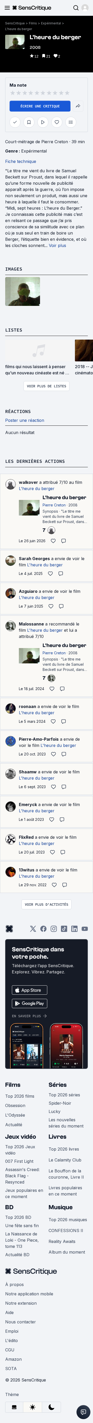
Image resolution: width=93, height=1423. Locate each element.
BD (9, 1207)
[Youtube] (85, 930)
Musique (61, 1207)
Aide (9, 1312)
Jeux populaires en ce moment (24, 1193)
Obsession (15, 1105)
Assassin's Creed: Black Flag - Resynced (22, 1176)
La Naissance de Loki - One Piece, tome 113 (22, 1240)
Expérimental (51, 23)
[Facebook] (43, 930)
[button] (85, 8)
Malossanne (31, 624)
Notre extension (21, 1303)
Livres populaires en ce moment (65, 1191)
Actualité (13, 1124)
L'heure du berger (18, 29)
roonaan (27, 706)
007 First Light (19, 1161)
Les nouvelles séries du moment (66, 1123)
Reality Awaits (62, 1241)
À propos (14, 1284)
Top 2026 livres (64, 1149)
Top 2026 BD (18, 1217)
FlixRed (26, 837)
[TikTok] (64, 930)
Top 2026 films (19, 1096)
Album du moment (67, 1252)
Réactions (18, 411)
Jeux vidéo (20, 1136)
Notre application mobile (29, 1293)
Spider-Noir (60, 1103)
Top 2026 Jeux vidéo (20, 1150)
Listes (13, 330)
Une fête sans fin (22, 1225)
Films (33, 23)
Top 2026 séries (64, 1094)
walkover (28, 482)
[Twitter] (33, 930)
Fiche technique (20, 161)
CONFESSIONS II (66, 1230)
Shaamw (28, 771)
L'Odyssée (15, 1115)
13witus (26, 869)
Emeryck (28, 804)
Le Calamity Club (65, 1160)
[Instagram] (54, 930)
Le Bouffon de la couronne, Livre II (66, 1174)
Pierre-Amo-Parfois (39, 739)
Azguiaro (28, 591)
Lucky (54, 1111)
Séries (58, 1084)
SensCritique (15, 23)
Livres (57, 1136)
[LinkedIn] (74, 930)
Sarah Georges (34, 558)
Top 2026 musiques (68, 1219)
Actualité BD (17, 1254)
